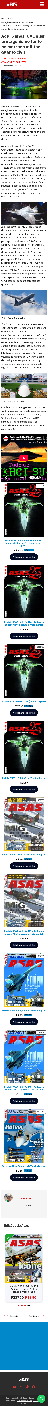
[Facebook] (33, 1387)
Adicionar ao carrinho (24, 556)
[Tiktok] (27, 1387)
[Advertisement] (24, 1346)
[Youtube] (14, 1387)
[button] (33, 4)
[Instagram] (21, 1387)
